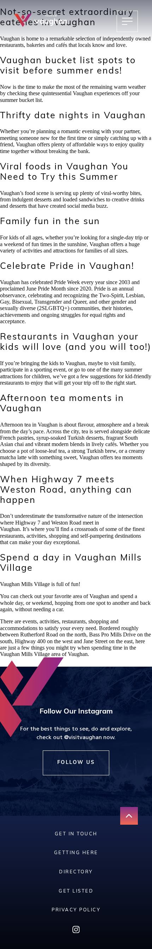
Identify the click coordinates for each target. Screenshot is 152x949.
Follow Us (76, 762)
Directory (76, 872)
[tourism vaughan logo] (40, 21)
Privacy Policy (76, 910)
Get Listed (76, 891)
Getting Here (76, 853)
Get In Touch (76, 834)
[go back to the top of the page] (129, 816)
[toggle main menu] (127, 21)
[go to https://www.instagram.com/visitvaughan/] (76, 931)
